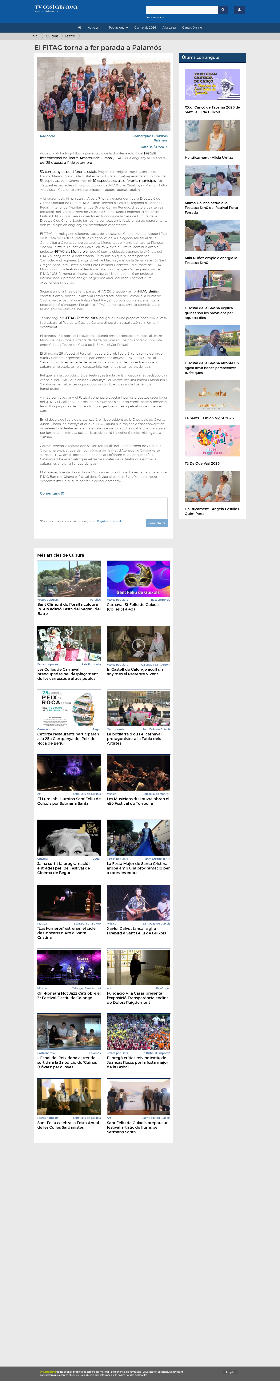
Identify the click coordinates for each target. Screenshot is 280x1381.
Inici (34, 36)
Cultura (52, 36)
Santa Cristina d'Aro (157, 859)
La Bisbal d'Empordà (156, 1053)
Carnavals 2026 (145, 27)
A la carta (169, 27)
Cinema (42, 858)
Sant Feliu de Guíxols (156, 729)
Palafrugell (163, 988)
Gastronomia (46, 729)
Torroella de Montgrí (156, 794)
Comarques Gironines (150, 136)
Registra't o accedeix (111, 521)
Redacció (47, 136)
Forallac (95, 599)
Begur (97, 729)
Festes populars (48, 599)
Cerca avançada (155, 17)
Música (111, 794)
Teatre (70, 36)
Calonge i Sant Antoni (155, 664)
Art (39, 794)
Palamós (161, 140)
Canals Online (192, 27)
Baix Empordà (160, 599)
